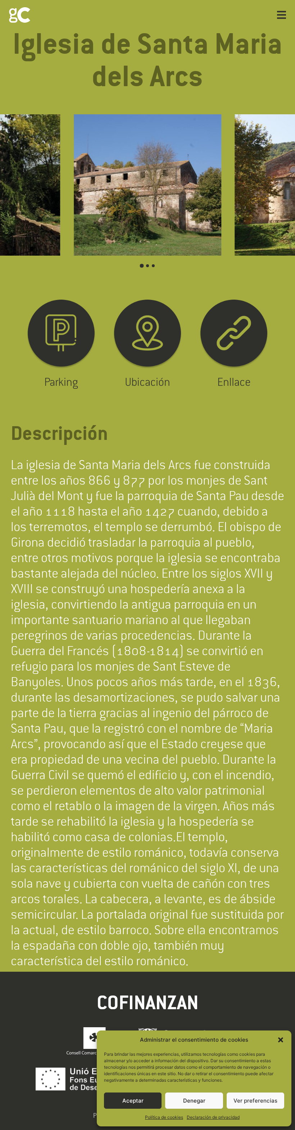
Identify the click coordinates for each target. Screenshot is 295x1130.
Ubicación (147, 381)
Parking (61, 381)
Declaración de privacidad (213, 1117)
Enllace (234, 381)
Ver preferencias (255, 1100)
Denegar (194, 1100)
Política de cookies (164, 1117)
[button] (280, 1039)
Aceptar (133, 1100)
